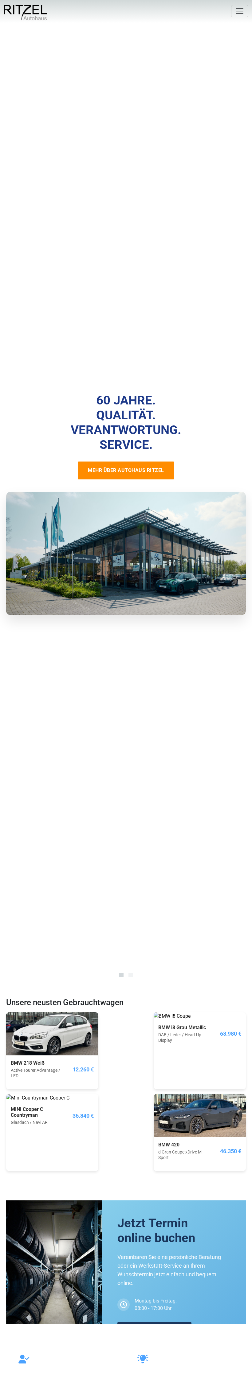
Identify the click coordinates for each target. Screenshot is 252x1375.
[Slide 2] (130, 975)
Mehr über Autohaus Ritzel (126, 470)
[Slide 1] (121, 975)
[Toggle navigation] (239, 11)
